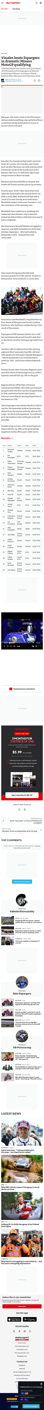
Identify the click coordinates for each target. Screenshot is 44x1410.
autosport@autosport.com (22, 1372)
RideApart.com (22, 1356)
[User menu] (41, 3)
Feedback (22, 1365)
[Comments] (40, 80)
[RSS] (30, 1331)
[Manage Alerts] (25, 809)
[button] (22, 631)
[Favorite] (35, 80)
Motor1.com (22, 1343)
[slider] (22, 643)
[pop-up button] (36, 646)
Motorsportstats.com (22, 1353)
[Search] (37, 3)
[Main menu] (2, 3)
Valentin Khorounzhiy (13, 79)
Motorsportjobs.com (22, 1346)
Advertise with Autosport (22, 1375)
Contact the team (22, 1378)
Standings (16, 9)
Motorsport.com (22, 1349)
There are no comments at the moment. (22, 847)
